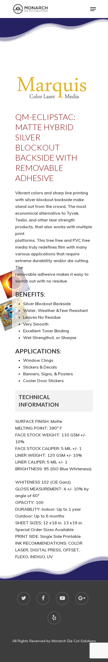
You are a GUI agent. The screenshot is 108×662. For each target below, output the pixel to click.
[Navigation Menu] (93, 9)
